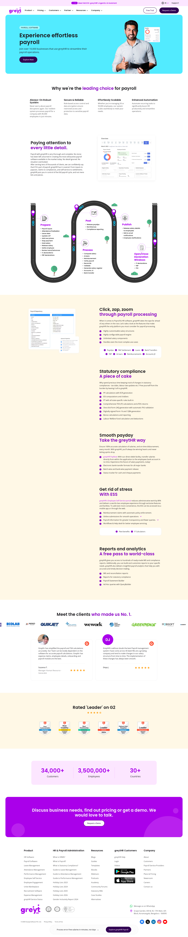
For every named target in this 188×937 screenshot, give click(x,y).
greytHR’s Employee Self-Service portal (115, 500)
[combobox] (166, 3)
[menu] (65, 10)
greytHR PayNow (110, 457)
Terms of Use (59, 922)
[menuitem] (31, 10)
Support (175, 3)
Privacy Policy (48, 922)
